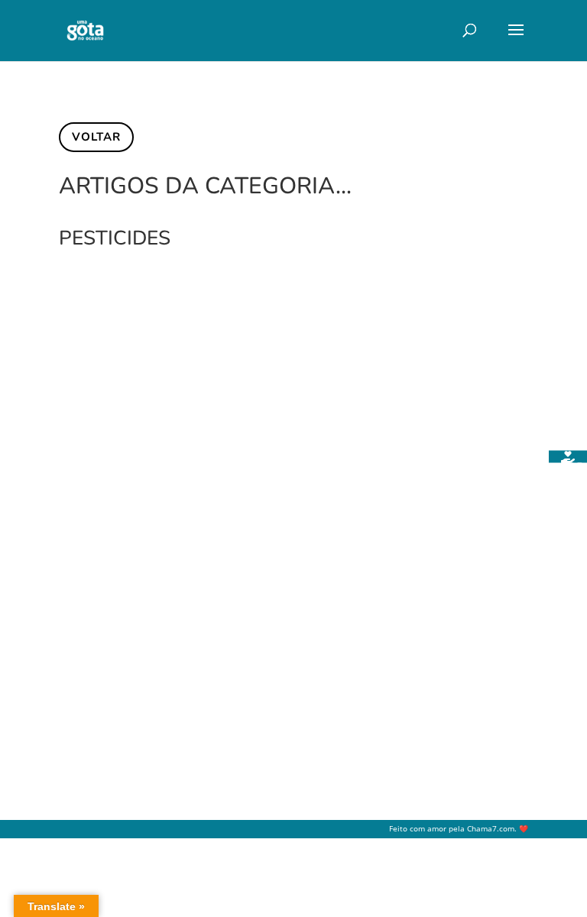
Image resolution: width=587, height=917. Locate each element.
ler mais (94, 702)
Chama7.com (490, 829)
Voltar (96, 136)
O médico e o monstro (158, 601)
